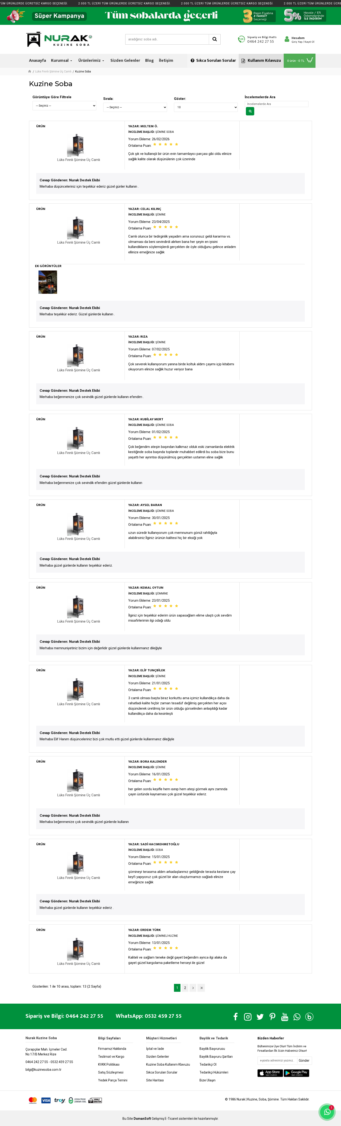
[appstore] (270, 1073)
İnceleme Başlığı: (141, 132)
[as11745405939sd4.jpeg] (47, 282)
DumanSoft (142, 1118)
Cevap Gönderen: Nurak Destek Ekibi (70, 180)
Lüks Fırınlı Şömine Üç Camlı (53, 71)
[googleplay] (296, 1073)
